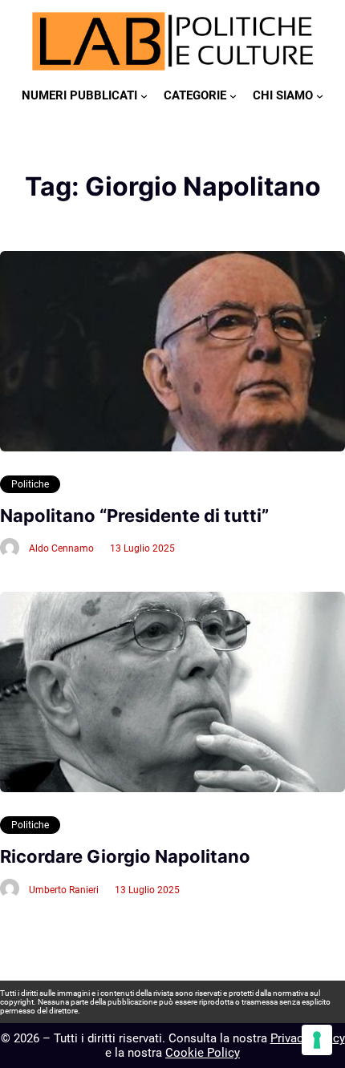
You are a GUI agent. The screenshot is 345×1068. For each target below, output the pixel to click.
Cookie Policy (202, 1053)
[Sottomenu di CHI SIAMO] (319, 95)
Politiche (30, 484)
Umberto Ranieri (64, 890)
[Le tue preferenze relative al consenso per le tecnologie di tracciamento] (317, 1040)
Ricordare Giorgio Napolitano (125, 856)
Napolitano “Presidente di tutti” (134, 515)
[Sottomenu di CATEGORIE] (233, 95)
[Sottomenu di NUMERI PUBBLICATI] (144, 95)
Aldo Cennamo (61, 548)
